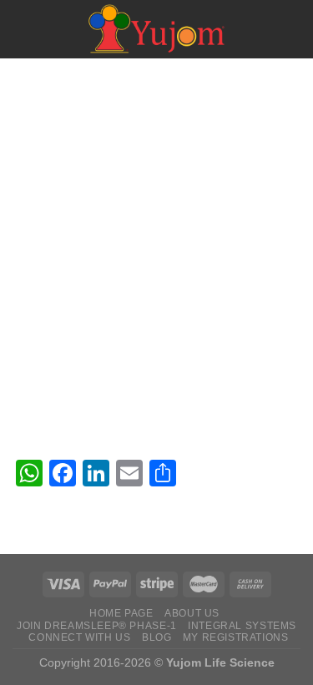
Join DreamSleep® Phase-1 (97, 626)
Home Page (121, 613)
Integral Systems (242, 626)
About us (192, 613)
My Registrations (236, 637)
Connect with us (79, 637)
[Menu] (23, 28)
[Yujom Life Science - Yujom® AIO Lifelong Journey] (157, 28)
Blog (156, 637)
